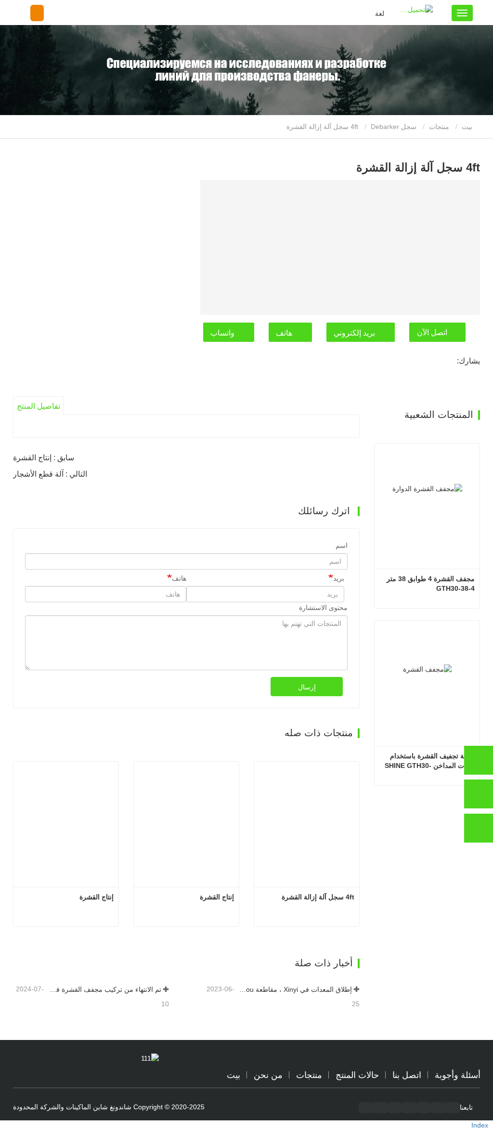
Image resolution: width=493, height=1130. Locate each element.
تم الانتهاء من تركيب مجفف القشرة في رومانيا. (103, 989)
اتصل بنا (406, 1075)
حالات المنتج (357, 1075)
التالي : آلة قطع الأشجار (50, 474)
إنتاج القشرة (96, 897)
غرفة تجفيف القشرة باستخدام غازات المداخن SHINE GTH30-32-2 (430, 761)
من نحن (268, 1075)
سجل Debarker (393, 126)
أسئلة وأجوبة (457, 1075)
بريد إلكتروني (354, 333)
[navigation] (462, 13)
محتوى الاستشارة (323, 607)
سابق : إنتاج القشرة (43, 458)
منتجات (439, 126)
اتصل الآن (432, 332)
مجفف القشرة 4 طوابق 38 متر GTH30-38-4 (430, 583)
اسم (342, 545)
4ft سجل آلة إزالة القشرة (318, 897)
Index (479, 1125)
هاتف (284, 333)
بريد (338, 578)
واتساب (222, 333)
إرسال (307, 687)
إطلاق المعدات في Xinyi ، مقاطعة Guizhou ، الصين (294, 989)
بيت (468, 126)
